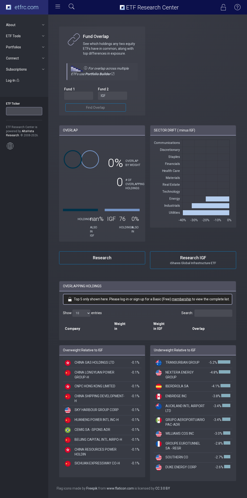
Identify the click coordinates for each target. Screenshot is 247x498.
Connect (12, 58)
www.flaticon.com (120, 488)
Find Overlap (95, 107)
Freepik (91, 488)
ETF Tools (13, 36)
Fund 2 (103, 89)
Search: (187, 313)
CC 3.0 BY (162, 488)
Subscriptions (16, 69)
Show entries (82, 313)
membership (181, 299)
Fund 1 (69, 89)
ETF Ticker (13, 103)
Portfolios (13, 47)
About (10, 25)
